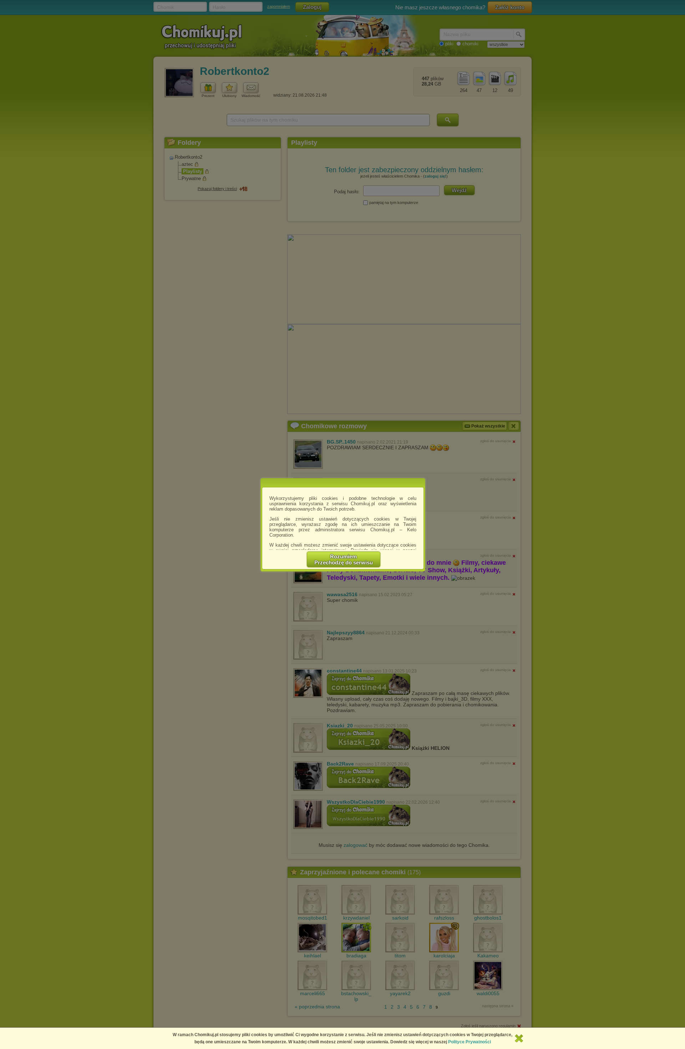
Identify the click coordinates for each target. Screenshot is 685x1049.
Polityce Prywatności (469, 1041)
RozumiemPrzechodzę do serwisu (343, 559)
